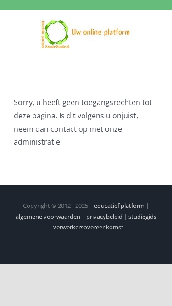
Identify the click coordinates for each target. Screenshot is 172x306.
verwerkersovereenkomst (88, 227)
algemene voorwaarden (48, 216)
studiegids (142, 216)
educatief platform (119, 205)
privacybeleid (104, 216)
